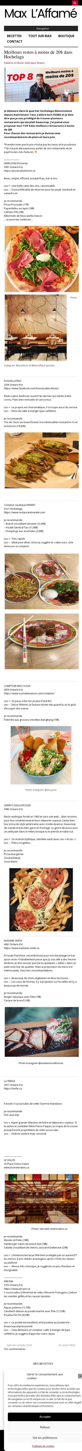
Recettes (14, 36)
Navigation (43, 28)
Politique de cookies (43, 1446)
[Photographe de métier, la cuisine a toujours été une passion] (41, 17)
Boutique (66, 36)
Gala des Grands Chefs (19, 1345)
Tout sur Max (40, 36)
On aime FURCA (67, 1345)
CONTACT (15, 41)
